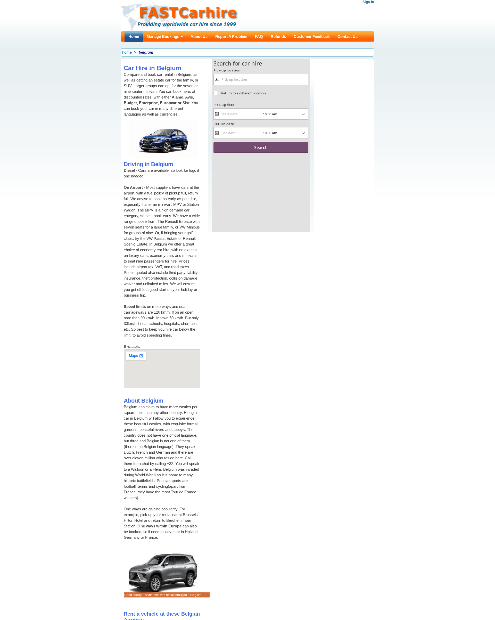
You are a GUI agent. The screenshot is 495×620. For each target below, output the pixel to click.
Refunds (278, 36)
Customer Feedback (312, 36)
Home (133, 36)
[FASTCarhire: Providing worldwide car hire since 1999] (179, 17)
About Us (199, 36)
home (127, 52)
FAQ (259, 36)
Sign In (368, 2)
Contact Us (347, 36)
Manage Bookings (163, 36)
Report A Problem (231, 36)
